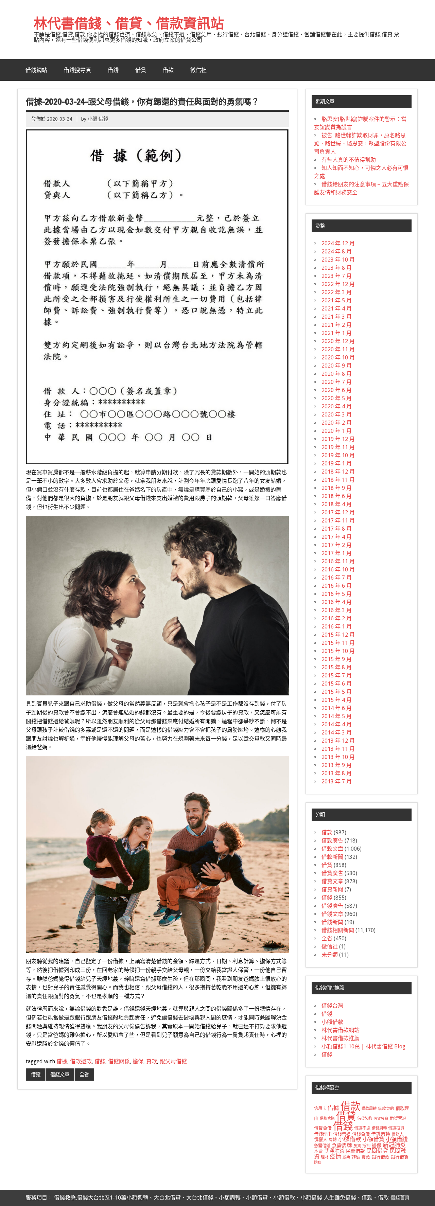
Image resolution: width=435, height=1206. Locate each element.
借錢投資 (396, 1128)
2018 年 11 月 (338, 480)
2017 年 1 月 (336, 553)
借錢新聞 (332, 922)
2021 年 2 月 (336, 325)
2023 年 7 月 (336, 276)
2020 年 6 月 (336, 390)
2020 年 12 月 (338, 341)
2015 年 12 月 (338, 635)
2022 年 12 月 (338, 284)
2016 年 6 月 (336, 586)
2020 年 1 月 (336, 431)
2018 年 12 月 (338, 471)
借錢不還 (362, 1128)
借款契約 (386, 1108)
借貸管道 (398, 1118)
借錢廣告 (332, 906)
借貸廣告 (332, 873)
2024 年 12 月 (338, 243)
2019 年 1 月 (336, 463)
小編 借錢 (98, 119)
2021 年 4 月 (336, 308)
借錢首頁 (400, 1197)
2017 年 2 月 (336, 545)
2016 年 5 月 (336, 594)
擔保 (138, 1061)
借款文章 (332, 849)
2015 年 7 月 (336, 675)
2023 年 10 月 (338, 259)
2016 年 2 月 (336, 618)
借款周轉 (369, 1108)
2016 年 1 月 (336, 626)
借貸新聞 (332, 889)
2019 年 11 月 (338, 447)
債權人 (320, 1139)
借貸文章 (332, 881)
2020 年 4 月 (336, 406)
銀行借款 (380, 1156)
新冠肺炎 (394, 1145)
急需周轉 (342, 1145)
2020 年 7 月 (336, 382)
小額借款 (332, 1022)
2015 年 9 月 (336, 659)
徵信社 (198, 70)
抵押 (366, 1145)
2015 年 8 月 (336, 667)
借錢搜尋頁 (77, 70)
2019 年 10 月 (338, 455)
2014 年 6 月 (336, 708)
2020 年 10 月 (338, 357)
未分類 (329, 955)
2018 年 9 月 (336, 488)
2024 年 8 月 (336, 251)
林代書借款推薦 (340, 1038)
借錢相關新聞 (337, 930)
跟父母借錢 (173, 1061)
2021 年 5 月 (336, 300)
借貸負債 (323, 1128)
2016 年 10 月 (338, 569)
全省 (84, 1074)
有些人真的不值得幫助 (348, 160)
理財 (324, 1157)
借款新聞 (332, 857)
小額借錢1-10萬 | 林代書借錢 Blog (363, 1046)
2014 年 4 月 (336, 724)
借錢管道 (342, 1134)
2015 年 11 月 (338, 643)
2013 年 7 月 (336, 781)
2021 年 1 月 (336, 333)
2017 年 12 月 (338, 512)
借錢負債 (361, 1134)
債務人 (398, 1134)
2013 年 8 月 (336, 773)
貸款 (151, 1061)
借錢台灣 (332, 1006)
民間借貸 (377, 1151)
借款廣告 (332, 840)
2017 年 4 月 (336, 537)
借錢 (113, 70)
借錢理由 (323, 1134)
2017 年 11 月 (338, 520)
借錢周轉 (379, 1128)
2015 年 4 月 (336, 700)
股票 (346, 1157)
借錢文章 (59, 1074)
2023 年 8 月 (336, 268)
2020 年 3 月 (336, 414)
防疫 (317, 1162)
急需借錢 (322, 1145)
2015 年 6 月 (336, 683)
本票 (318, 1151)
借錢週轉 (380, 1134)
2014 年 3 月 (336, 732)
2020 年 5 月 (336, 398)
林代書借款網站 (340, 1030)
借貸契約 (364, 1118)
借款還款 (81, 1061)
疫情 (335, 1156)
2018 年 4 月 (336, 504)
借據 (61, 1061)
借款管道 (327, 1118)
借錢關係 (119, 1061)
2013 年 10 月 (338, 757)
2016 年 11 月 (338, 561)
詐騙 (355, 1156)
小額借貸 (373, 1139)
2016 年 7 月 (336, 577)
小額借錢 (396, 1139)
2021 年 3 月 (336, 317)
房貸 (357, 1145)
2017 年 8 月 (336, 529)
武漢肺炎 (334, 1151)
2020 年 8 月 (336, 374)
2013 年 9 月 (336, 765)
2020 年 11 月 (338, 349)
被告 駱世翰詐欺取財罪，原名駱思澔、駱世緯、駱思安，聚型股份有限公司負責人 (360, 143)
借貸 (140, 70)
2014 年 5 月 (336, 716)
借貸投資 (380, 1118)
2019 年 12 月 (338, 439)
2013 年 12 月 (338, 741)
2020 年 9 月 (336, 365)
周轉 (333, 1139)
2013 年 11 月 (338, 749)
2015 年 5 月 (336, 692)
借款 (168, 70)
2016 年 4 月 (336, 602)
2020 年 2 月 (336, 423)
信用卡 (320, 1108)
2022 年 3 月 (336, 292)
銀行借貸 (399, 1156)
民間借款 (355, 1151)
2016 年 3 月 (336, 610)
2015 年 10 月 (338, 651)
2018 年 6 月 (336, 496)
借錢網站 (36, 70)
